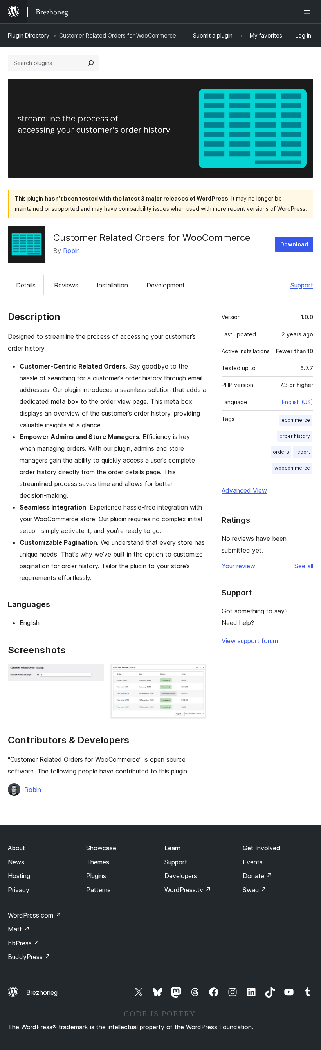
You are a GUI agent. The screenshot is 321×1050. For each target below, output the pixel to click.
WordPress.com (34, 915)
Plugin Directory (28, 35)
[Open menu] (308, 11)
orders (281, 452)
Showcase (101, 848)
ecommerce (295, 420)
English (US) (297, 402)
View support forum (250, 641)
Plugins (96, 876)
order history (295, 436)
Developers (180, 876)
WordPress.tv (187, 890)
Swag (255, 890)
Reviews (66, 285)
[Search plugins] (91, 63)
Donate (257, 876)
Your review (238, 566)
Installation (112, 285)
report (302, 452)
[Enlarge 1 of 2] (93, 674)
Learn (172, 848)
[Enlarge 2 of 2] (196, 674)
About (16, 848)
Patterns (98, 890)
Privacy (18, 890)
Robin (71, 251)
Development (165, 285)
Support (301, 285)
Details (26, 285)
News (16, 862)
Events (253, 862)
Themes (97, 862)
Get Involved (261, 848)
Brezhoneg (42, 992)
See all (303, 566)
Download (294, 244)
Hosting (19, 876)
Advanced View (244, 490)
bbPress (24, 943)
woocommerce (292, 468)
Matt (19, 929)
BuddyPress (29, 957)
